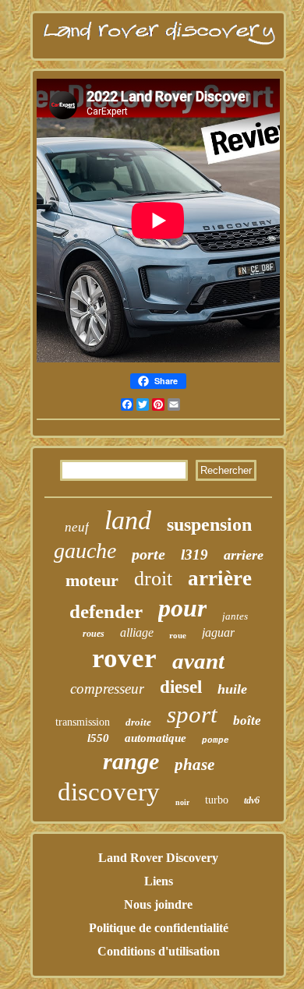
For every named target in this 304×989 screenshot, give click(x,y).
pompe (215, 740)
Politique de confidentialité (158, 927)
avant (198, 660)
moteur (91, 580)
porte (148, 554)
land (127, 520)
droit (153, 578)
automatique (155, 738)
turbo (216, 800)
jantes (235, 616)
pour (182, 608)
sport (192, 714)
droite (138, 722)
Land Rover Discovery (158, 857)
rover (124, 658)
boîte (247, 720)
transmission (82, 722)
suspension (209, 524)
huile (232, 689)
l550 (98, 738)
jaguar (218, 632)
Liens (158, 881)
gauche (85, 551)
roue (177, 635)
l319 (194, 554)
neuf (77, 527)
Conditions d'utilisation (158, 951)
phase (194, 764)
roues (93, 633)
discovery (109, 792)
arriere (243, 555)
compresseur (107, 688)
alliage (137, 632)
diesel (181, 687)
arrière (220, 578)
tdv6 (252, 800)
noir (182, 802)
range (131, 761)
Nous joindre (158, 904)
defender (106, 611)
